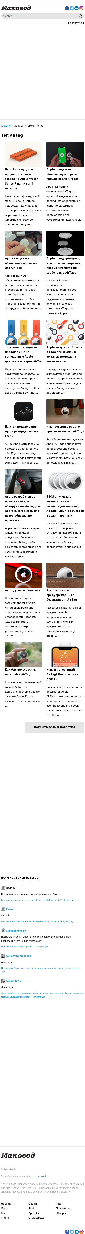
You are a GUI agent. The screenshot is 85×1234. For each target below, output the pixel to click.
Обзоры (61, 1213)
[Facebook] (67, 8)
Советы (33, 1203)
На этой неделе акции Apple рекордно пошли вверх (21, 431)
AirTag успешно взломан (22, 590)
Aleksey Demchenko (18, 956)
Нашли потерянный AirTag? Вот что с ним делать (62, 674)
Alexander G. (14, 981)
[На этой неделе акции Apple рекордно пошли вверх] (23, 411)
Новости (6, 1203)
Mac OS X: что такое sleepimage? (17, 946)
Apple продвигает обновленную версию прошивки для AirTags (62, 174)
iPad (58, 1203)
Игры (4, 1208)
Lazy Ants (42, 1176)
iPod (31, 1208)
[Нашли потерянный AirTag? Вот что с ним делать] (65, 654)
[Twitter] (72, 8)
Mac (3, 1213)
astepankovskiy (16, 930)
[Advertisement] (42, 71)
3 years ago (69, 900)
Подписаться (76, 22)
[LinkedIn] (76, 8)
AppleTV (33, 1213)
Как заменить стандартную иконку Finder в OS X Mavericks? (31, 900)
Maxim (10, 909)
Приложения (64, 1208)
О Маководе (36, 1217)
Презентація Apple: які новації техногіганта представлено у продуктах (36, 968)
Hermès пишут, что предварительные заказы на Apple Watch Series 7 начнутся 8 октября (21, 178)
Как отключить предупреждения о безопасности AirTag (61, 594)
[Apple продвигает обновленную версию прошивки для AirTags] (65, 154)
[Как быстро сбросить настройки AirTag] (23, 654)
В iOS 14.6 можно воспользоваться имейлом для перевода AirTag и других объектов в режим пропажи (65, 506)
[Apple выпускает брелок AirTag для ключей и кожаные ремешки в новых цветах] (65, 332)
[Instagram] (81, 8)
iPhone (5, 1217)
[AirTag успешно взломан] (23, 575)
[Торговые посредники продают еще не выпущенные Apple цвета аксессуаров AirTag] (23, 332)
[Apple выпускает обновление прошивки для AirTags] (23, 243)
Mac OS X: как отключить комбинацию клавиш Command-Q (31, 921)
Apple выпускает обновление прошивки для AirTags (21, 263)
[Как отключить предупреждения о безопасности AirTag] (65, 575)
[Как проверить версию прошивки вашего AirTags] (65, 411)
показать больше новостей (54, 727)
